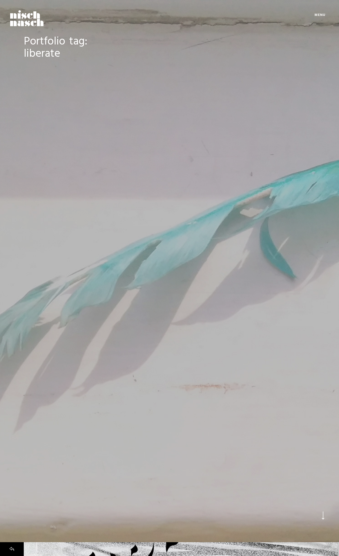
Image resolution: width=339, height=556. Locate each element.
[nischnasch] (27, 18)
